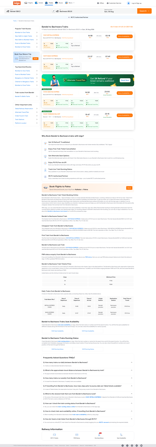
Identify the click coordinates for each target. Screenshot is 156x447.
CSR (95, 445)
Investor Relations (89, 445)
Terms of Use (62, 445)
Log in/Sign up (136, 3)
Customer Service (74, 445)
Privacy (56, 445)
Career (67, 445)
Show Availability (124, 36)
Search (143, 11)
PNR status (88, 257)
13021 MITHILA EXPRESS (76, 228)
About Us (82, 445)
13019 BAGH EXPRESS (74, 219)
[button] (134, 3)
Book (129, 188)
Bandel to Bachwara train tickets (57, 211)
